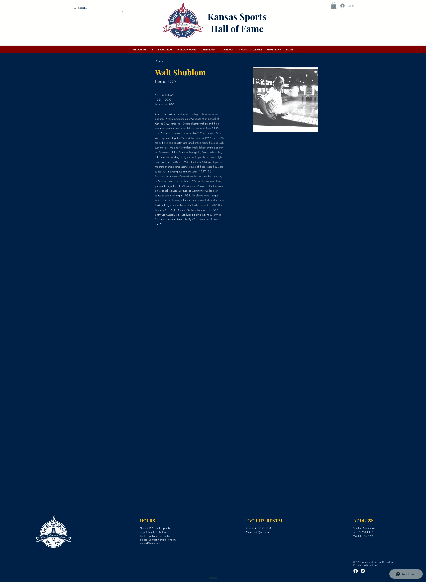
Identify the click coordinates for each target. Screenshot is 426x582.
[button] (334, 5)
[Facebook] (355, 571)
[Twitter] (363, 571)
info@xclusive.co (262, 532)
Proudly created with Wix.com (368, 565)
